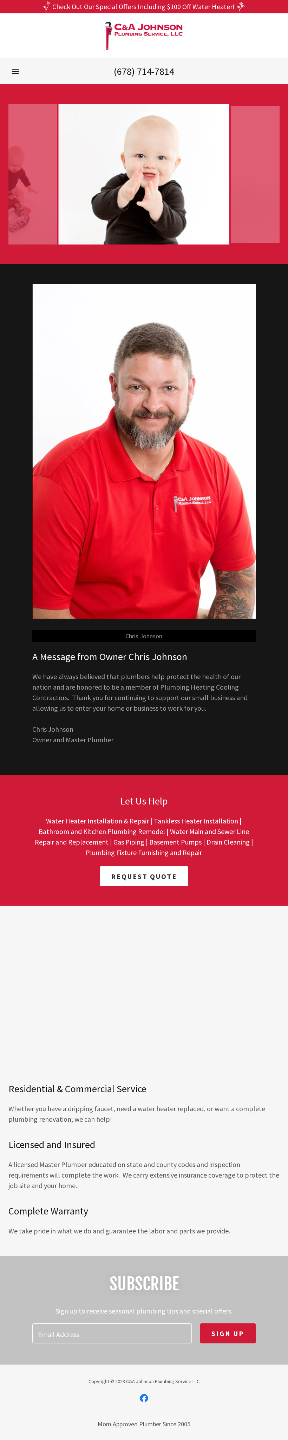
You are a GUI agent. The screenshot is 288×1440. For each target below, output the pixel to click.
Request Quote (144, 876)
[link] (144, 36)
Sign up (227, 1333)
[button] (15, 71)
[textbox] (111, 1333)
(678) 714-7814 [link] (144, 71)
